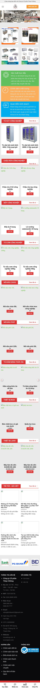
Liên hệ (10, 151)
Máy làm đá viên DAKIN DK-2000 (30, 466)
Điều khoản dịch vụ (10, 655)
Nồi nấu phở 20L (30, 346)
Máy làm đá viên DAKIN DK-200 (10, 466)
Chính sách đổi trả (9, 648)
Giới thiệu (26, 578)
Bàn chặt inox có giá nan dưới (10, 425)
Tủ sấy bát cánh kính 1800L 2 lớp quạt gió (30, 146)
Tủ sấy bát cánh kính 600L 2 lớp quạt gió (10, 146)
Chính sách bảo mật (10, 652)
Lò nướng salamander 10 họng (30, 228)
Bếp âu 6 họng (10, 227)
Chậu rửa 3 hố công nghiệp (10, 188)
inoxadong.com (8, 637)
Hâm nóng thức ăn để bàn (10, 387)
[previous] (2, 380)
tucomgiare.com (8, 640)
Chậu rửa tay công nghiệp (30, 188)
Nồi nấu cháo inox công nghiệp (30, 308)
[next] (38, 380)
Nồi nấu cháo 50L (10, 306)
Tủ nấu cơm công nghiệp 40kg (30, 268)
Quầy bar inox (30, 424)
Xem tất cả (32, 121)
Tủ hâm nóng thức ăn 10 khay (30, 387)
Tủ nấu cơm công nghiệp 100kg (10, 268)
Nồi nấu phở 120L (10, 346)
